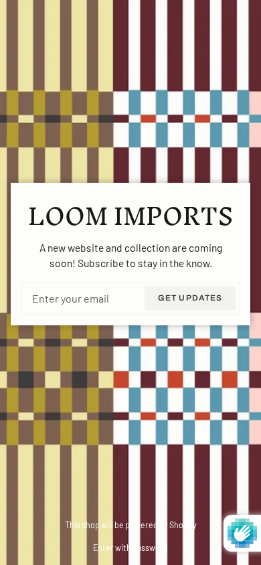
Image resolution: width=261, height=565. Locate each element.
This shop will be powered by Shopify (131, 525)
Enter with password (130, 547)
